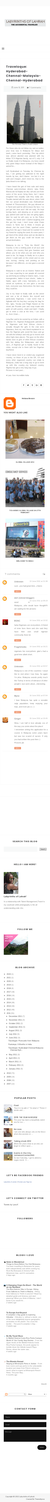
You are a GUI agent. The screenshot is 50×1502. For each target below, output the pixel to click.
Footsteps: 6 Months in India (20, 1044)
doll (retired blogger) (24, 598)
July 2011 (13, 1034)
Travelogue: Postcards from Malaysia (23, 1041)
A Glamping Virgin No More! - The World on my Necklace (24, 1286)
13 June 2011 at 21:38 (39, 581)
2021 (9, 978)
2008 (9, 1080)
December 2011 (15, 1016)
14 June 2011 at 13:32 (39, 620)
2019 (9, 985)
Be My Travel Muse (14, 1336)
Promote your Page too (25, 1182)
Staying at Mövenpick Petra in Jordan (21, 1364)
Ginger (17, 719)
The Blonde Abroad (14, 1361)
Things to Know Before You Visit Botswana (23, 1264)
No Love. (18, 1129)
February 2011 (15, 1065)
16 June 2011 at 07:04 (39, 695)
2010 (9, 1073)
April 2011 (13, 1058)
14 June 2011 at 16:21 (39, 646)
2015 (9, 999)
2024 (9, 974)
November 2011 (15, 1020)
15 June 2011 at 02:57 (39, 666)
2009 (9, 1077)
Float (16, 1105)
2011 (8, 1013)
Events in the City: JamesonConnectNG (24, 1154)
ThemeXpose (40, 1499)
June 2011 (13, 1038)
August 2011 (14, 1030)
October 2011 (14, 1023)
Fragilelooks (20, 647)
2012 (9, 1010)
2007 (9, 1084)
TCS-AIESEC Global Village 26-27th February (25, 511)
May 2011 (13, 1054)
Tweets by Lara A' (11, 1205)
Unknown (18, 582)
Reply (18, 591)
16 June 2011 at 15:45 (39, 718)
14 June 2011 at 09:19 (39, 601)
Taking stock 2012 (22, 1141)
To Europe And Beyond (16, 1313)
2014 (9, 1002)
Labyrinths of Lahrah (10, 1182)
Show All (43, 1384)
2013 (9, 1006)
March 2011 (14, 1062)
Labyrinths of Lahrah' (15, 896)
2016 (9, 995)
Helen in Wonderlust (15, 1262)
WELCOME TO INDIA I (25, 561)
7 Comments (35, 87)
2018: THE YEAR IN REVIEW (25, 1117)
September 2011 (15, 1027)
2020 (9, 981)
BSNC (17, 621)
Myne (17, 696)
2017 (9, 992)
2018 (9, 988)
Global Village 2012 (25, 462)
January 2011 (14, 1069)
